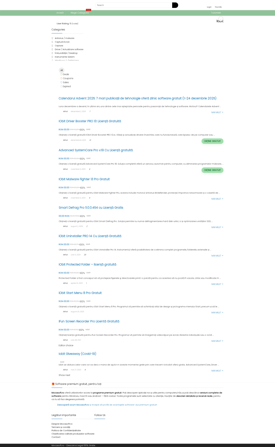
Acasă (60, 12)
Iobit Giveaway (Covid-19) (77, 354)
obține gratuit (212, 141)
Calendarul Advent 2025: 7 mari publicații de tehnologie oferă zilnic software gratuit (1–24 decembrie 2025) (137, 98)
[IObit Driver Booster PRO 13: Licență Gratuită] (83, 116)
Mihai (65, 111)
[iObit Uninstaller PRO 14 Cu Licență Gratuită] (83, 231)
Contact (56, 437)
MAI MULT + (217, 112)
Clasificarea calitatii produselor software (73, 433)
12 (90, 140)
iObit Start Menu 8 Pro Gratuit (80, 293)
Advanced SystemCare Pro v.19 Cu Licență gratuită (96, 150)
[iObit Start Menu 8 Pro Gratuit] (76, 288)
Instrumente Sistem (65, 56)
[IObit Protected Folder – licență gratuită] (82, 260)
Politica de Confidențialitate (66, 430)
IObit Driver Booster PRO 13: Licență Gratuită (90, 121)
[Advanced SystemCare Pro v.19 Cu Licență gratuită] (88, 145)
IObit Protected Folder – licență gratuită (87, 264)
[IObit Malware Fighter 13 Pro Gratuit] (79, 174)
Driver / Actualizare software (69, 49)
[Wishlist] (218, 3)
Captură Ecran (62, 41)
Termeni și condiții (61, 427)
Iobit (88, 129)
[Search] (175, 5)
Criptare (59, 45)
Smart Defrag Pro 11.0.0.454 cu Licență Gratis (91, 207)
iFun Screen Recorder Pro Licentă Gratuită (89, 321)
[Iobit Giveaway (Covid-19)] (74, 349)
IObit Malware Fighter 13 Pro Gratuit (84, 179)
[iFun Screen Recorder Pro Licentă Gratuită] (83, 317)
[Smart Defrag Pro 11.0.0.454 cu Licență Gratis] (84, 203)
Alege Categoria (80, 12)
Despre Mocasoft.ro (62, 423)
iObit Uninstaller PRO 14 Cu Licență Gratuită (90, 236)
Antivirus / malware (64, 38)
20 (85, 254)
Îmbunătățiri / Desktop (66, 53)
